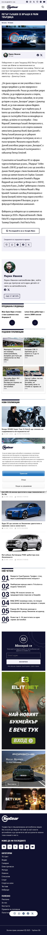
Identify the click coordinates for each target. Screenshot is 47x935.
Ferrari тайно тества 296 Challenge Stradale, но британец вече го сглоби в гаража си (34, 382)
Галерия (5, 863)
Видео (4, 860)
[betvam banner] (23, 789)
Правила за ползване (11, 909)
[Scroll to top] (43, 914)
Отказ (23, 480)
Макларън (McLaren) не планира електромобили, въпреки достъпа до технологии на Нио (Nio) (13, 355)
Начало (4, 23)
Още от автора (12, 296)
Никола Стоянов (22, 497)
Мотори (5, 870)
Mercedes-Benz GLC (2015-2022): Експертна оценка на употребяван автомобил (13, 382)
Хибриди (5, 890)
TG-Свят (10, 23)
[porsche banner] (23, 752)
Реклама (5, 899)
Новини (5, 873)
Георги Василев (22, 528)
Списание (6, 876)
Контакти (6, 906)
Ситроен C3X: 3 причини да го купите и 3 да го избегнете (32, 353)
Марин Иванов (13, 276)
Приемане (23, 473)
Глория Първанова (23, 434)
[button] (43, 447)
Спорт (4, 880)
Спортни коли (7, 883)
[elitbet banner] (23, 673)
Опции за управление (24, 486)
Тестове (5, 886)
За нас (4, 903)
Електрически (8, 866)
